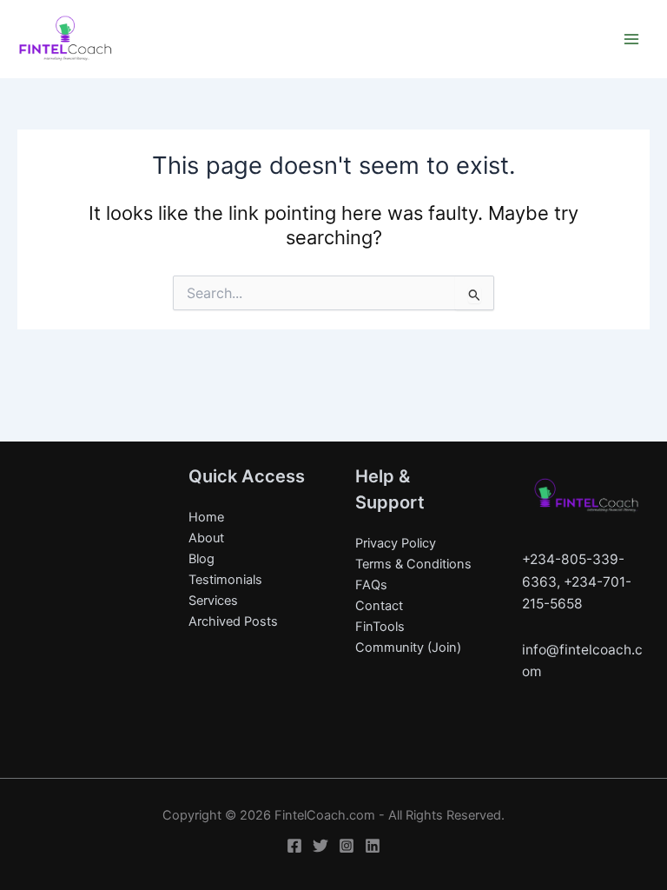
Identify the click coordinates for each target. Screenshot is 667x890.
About (206, 538)
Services (213, 600)
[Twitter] (320, 845)
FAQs (371, 585)
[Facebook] (294, 845)
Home (206, 517)
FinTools (380, 626)
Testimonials (225, 580)
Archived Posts (233, 621)
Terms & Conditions (413, 564)
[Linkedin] (372, 845)
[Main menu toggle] (631, 39)
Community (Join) (408, 647)
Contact (379, 606)
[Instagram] (346, 845)
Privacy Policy (395, 543)
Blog (201, 559)
